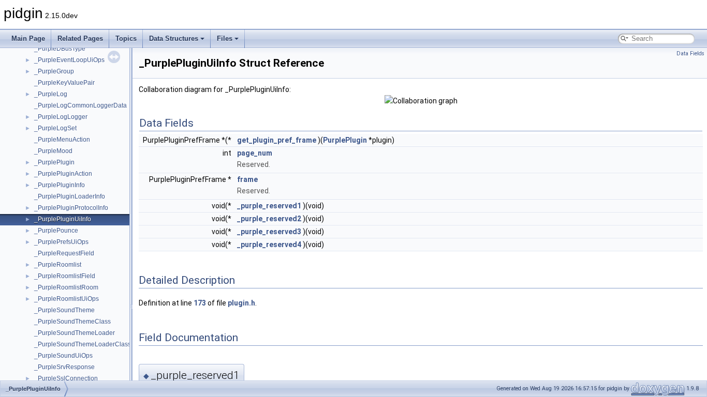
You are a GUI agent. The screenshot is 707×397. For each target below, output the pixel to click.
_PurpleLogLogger (60, 116)
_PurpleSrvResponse (64, 367)
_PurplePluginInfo (59, 185)
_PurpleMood (53, 151)
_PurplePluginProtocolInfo (71, 207)
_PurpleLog (50, 94)
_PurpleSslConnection (66, 378)
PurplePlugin (345, 140)
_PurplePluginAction (63, 173)
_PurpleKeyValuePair (64, 82)
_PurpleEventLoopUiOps (69, 60)
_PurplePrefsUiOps (61, 242)
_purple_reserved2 (269, 219)
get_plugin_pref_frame (276, 140)
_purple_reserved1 (269, 206)
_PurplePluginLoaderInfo (69, 196)
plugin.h (241, 303)
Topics (126, 38)
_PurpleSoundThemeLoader (74, 333)
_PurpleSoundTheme (64, 310)
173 (200, 303)
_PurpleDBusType (59, 48)
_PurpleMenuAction (62, 139)
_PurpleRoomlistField (64, 276)
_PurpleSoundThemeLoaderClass (82, 344)
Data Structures (173, 38)
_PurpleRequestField (64, 253)
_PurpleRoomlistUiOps (66, 298)
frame (247, 179)
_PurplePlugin (54, 162)
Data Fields (690, 53)
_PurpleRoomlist (57, 264)
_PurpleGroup (54, 71)
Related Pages (80, 38)
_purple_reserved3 (269, 231)
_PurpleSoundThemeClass (72, 321)
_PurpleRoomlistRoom (66, 287)
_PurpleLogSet (55, 128)
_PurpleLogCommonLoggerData (80, 105)
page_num (254, 153)
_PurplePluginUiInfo (62, 219)
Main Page (28, 38)
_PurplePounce (56, 230)
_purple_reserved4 (269, 244)
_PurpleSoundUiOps (63, 355)
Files (224, 38)
